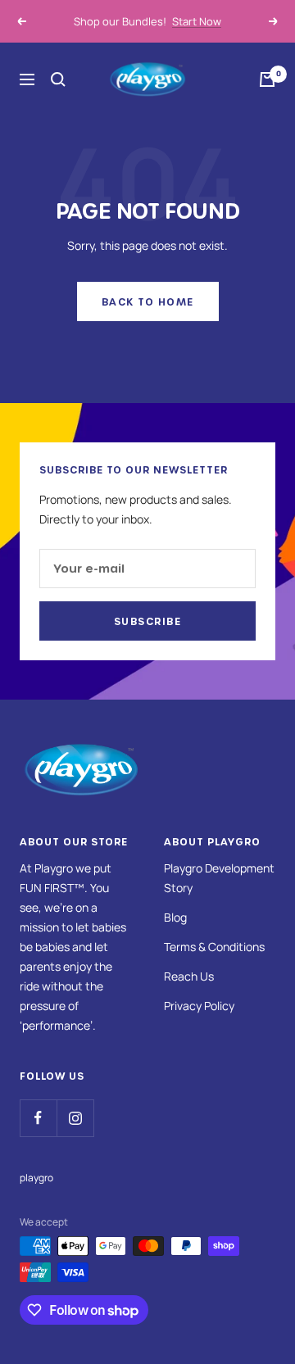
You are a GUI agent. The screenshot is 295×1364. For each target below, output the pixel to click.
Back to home (148, 301)
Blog (175, 917)
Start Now (196, 19)
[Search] (58, 79)
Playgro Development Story (219, 877)
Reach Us (189, 976)
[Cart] (267, 79)
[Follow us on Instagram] (75, 1117)
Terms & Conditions (214, 946)
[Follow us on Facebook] (38, 1117)
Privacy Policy (199, 1005)
